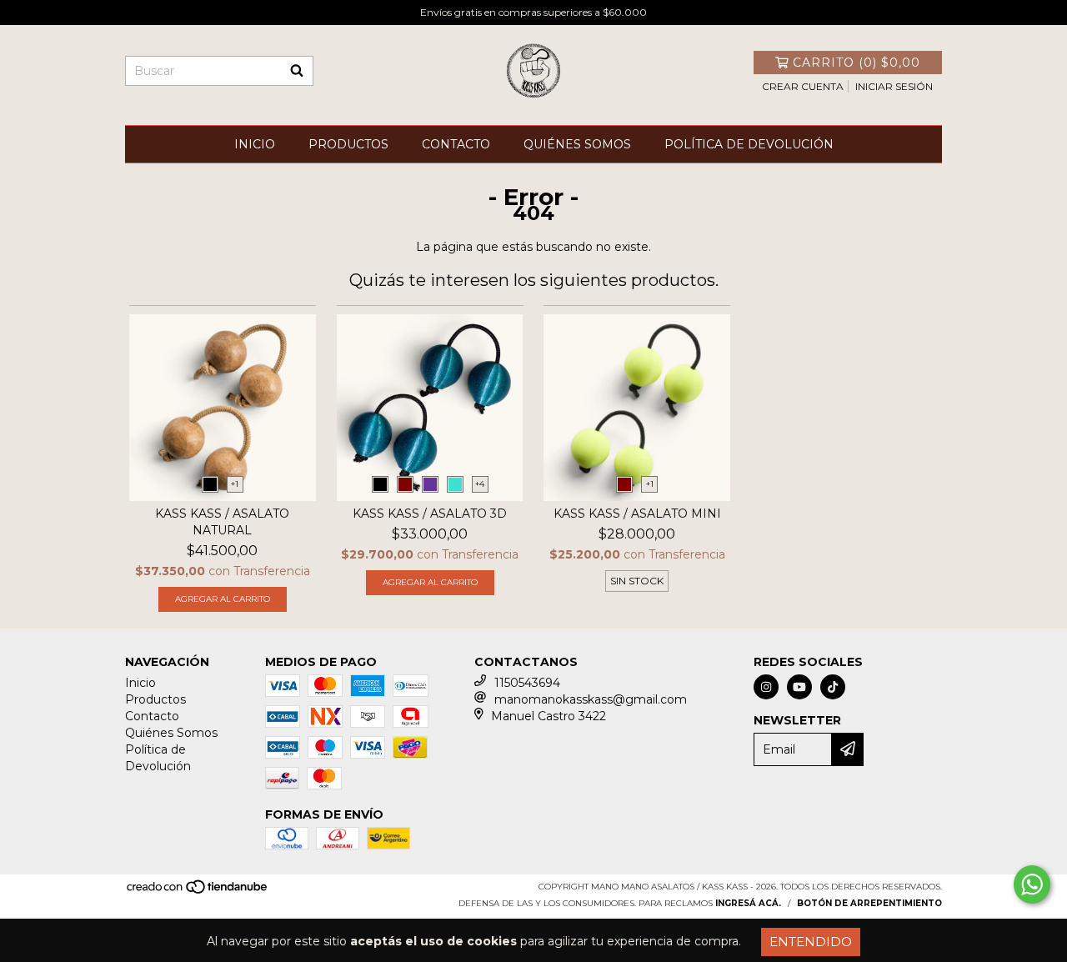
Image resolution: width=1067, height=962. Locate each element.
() (856, 62)
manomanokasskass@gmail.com (590, 699)
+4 (479, 483)
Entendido (810, 941)
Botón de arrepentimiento (869, 903)
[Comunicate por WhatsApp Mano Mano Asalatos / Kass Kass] (1032, 884)
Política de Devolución (749, 144)
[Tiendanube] (198, 891)
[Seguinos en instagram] (766, 686)
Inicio (254, 144)
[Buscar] (296, 71)
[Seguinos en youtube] (799, 686)
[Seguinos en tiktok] (832, 686)
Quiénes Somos (577, 144)
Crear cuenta (803, 86)
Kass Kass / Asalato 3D (430, 513)
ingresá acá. (748, 903)
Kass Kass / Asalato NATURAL (222, 522)
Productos (348, 144)
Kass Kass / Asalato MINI (637, 513)
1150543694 (527, 682)
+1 (234, 483)
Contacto (456, 144)
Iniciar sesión (894, 86)
